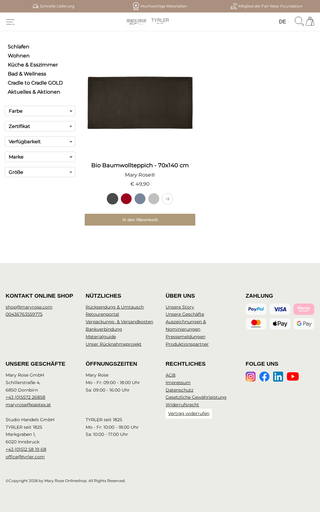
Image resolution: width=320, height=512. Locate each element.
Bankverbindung (104, 329)
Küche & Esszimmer (33, 65)
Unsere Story (180, 307)
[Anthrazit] (112, 198)
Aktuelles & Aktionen (34, 92)
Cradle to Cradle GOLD (35, 83)
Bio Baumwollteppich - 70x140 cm (140, 165)
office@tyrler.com (25, 457)
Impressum (178, 382)
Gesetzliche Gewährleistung (196, 397)
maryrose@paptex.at (28, 404)
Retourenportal (102, 314)
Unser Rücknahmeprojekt (114, 344)
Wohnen (19, 56)
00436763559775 (24, 314)
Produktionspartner (187, 344)
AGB (171, 375)
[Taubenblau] (140, 198)
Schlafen (18, 47)
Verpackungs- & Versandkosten (119, 321)
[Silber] (153, 198)
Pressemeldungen (185, 336)
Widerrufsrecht (182, 404)
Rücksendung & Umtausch (115, 307)
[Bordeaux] (126, 198)
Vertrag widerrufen (188, 413)
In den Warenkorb (140, 219)
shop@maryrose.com (29, 307)
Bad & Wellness (27, 74)
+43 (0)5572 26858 (25, 397)
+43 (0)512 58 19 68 (26, 449)
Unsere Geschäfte (185, 314)
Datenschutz (179, 390)
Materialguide (101, 336)
